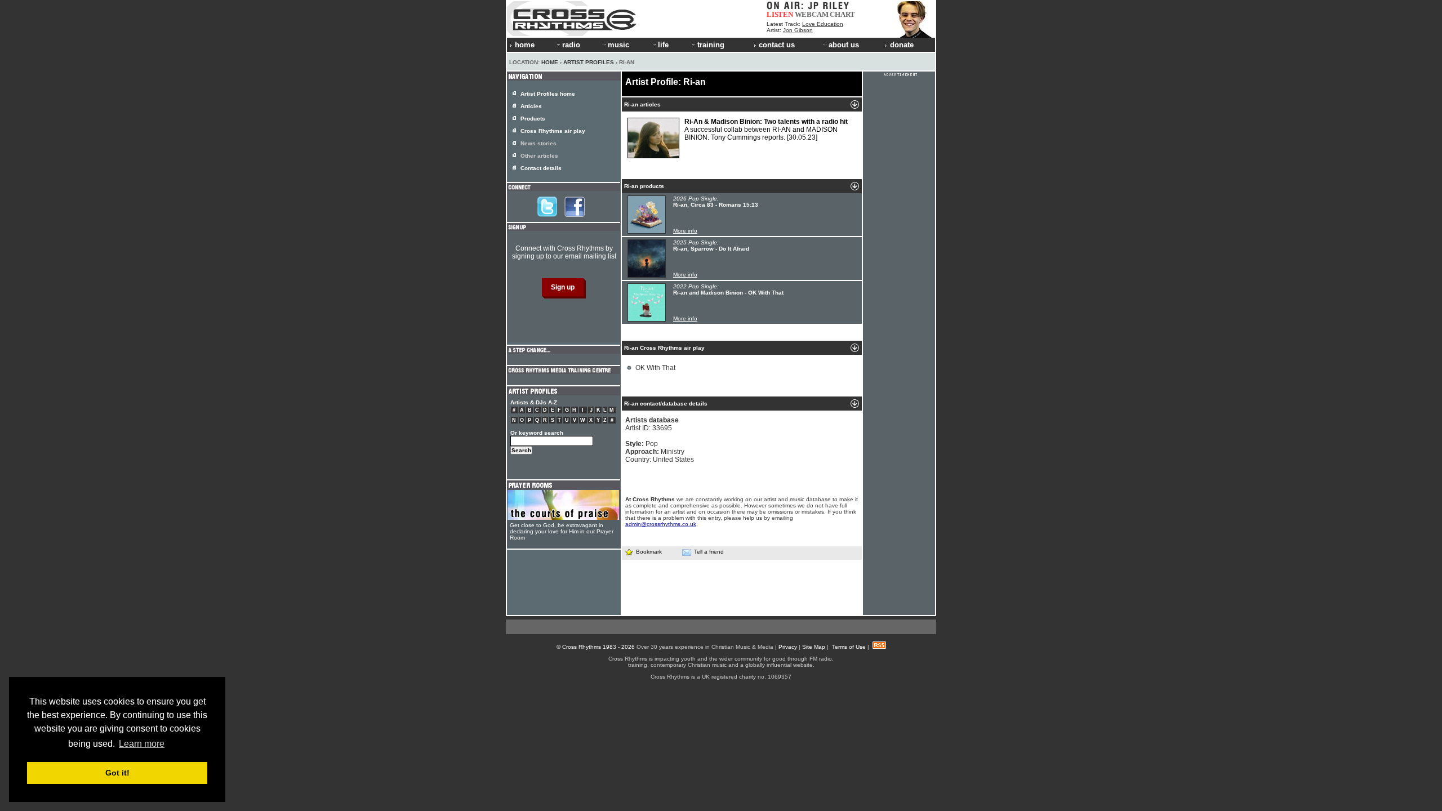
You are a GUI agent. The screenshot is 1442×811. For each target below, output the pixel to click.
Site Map (813, 647)
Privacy (787, 647)
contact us (777, 45)
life (663, 45)
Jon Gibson (798, 30)
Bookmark (649, 552)
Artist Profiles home (547, 94)
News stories (538, 143)
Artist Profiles (588, 62)
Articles (531, 106)
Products (532, 118)
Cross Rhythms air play (552, 131)
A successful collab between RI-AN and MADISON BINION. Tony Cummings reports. (766, 129)
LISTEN (780, 14)
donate (902, 45)
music (618, 45)
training (710, 45)
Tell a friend (709, 552)
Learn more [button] (141, 743)
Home (549, 62)
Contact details (541, 168)
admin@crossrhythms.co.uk (660, 524)
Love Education (822, 24)
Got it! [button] (117, 772)
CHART (842, 14)
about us (844, 45)
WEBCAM (812, 14)
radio (571, 45)
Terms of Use (849, 647)
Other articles (539, 156)
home (525, 45)
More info (685, 231)
